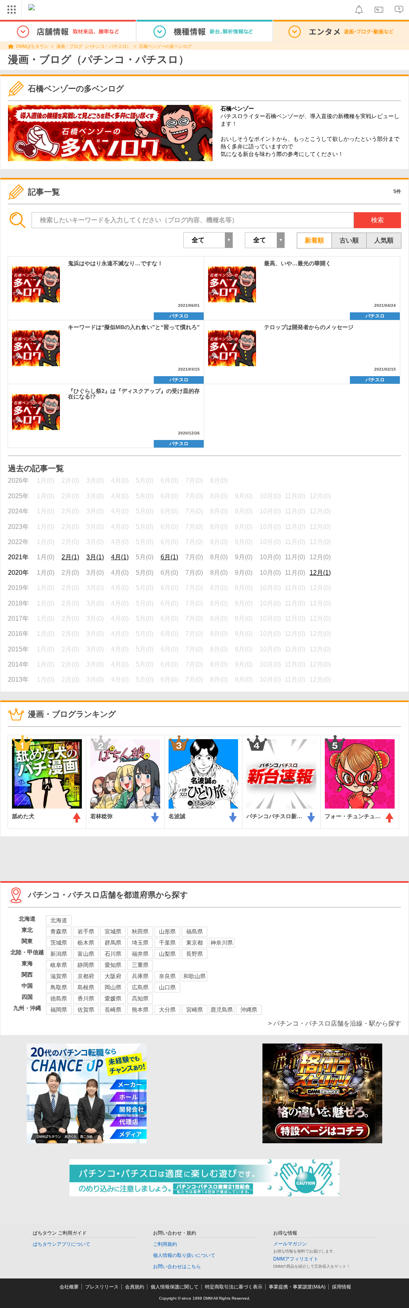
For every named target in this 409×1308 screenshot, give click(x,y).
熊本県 (140, 1009)
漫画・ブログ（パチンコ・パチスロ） (93, 46)
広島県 (140, 987)
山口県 (167, 987)
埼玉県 (140, 942)
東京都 (194, 942)
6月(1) (169, 557)
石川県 (113, 954)
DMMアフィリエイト (295, 1259)
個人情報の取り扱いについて (184, 1255)
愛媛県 (113, 998)
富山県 (85, 954)
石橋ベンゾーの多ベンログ (165, 46)
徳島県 (58, 998)
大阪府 (113, 976)
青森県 (58, 931)
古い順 (349, 240)
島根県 (85, 987)
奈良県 (167, 976)
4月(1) (120, 557)
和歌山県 (194, 976)
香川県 (85, 998)
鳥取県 (58, 987)
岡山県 (113, 987)
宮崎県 (194, 1009)
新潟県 (58, 954)
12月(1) (320, 572)
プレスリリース (102, 1287)
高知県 (140, 998)
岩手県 (85, 931)
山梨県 (167, 954)
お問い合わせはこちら (177, 1266)
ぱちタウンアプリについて (61, 1244)
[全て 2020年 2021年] (208, 240)
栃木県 (85, 942)
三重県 (140, 965)
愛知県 (113, 965)
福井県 (140, 954)
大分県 (167, 1009)
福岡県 (58, 1009)
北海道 (58, 920)
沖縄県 (248, 1009)
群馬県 (113, 942)
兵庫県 (140, 976)
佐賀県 (85, 1009)
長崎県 (113, 1009)
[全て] (265, 240)
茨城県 (58, 942)
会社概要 (69, 1287)
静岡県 (85, 965)
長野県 (194, 954)
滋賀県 (58, 976)
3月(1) (95, 557)
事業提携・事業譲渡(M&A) (297, 1287)
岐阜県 (58, 965)
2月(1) (70, 557)
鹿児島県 (221, 1009)
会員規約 (134, 1287)
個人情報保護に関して (175, 1287)
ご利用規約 (165, 1244)
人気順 (383, 240)
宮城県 (113, 931)
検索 (377, 220)
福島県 (194, 931)
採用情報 (341, 1287)
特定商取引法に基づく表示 (233, 1287)
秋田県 (140, 931)
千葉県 (167, 942)
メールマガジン (290, 1244)
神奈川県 (221, 942)
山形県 (167, 931)
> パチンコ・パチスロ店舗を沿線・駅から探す (334, 1023)
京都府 (85, 976)
